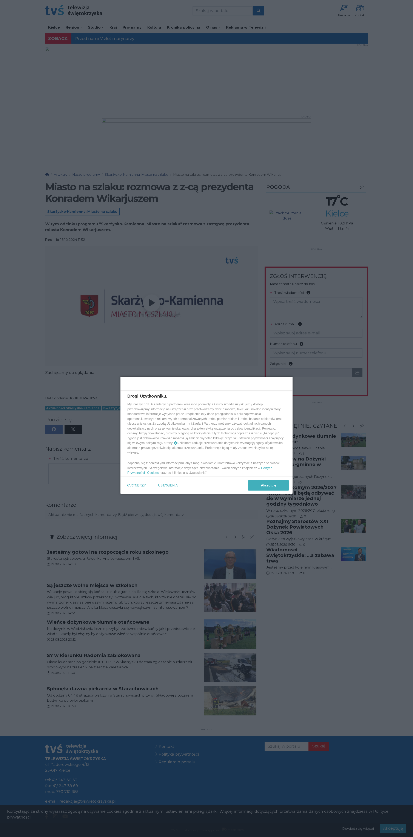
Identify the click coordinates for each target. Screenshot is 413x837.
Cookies (153, 472)
